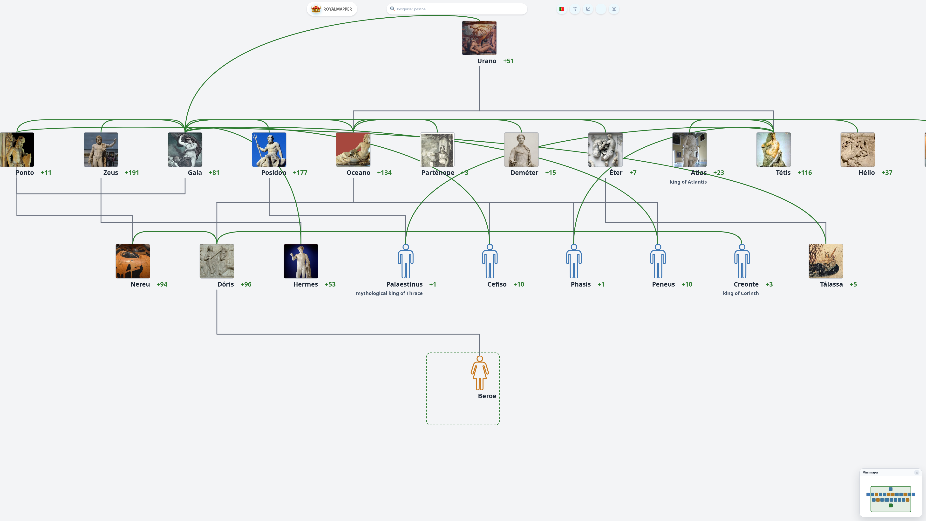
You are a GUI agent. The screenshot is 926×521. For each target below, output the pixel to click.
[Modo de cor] (588, 9)
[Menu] (601, 9)
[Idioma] (562, 9)
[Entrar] (614, 9)
